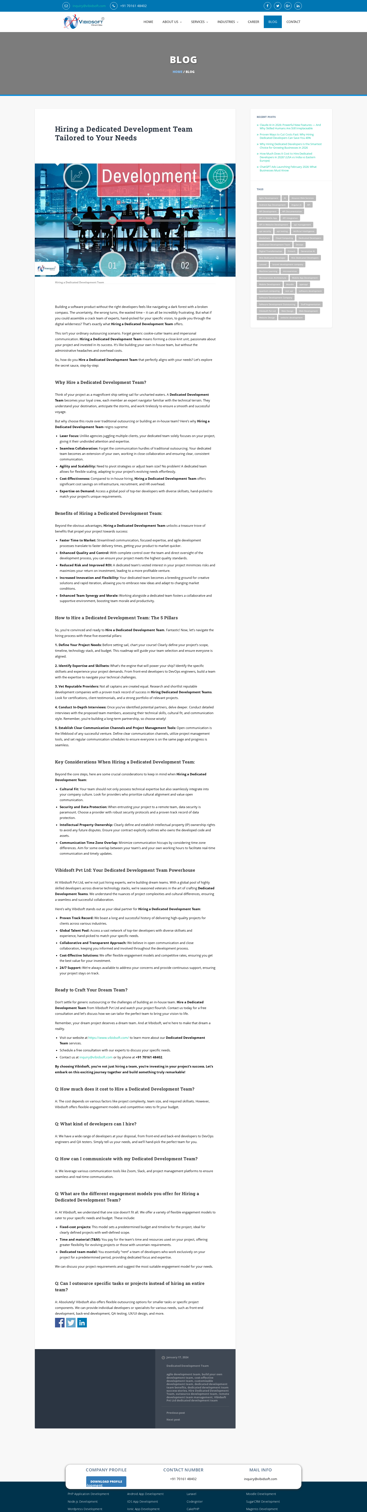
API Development (268, 211)
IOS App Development (142, 1501)
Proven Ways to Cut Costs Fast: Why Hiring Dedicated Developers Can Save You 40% (287, 136)
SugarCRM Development (263, 1501)
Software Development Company (275, 297)
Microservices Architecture (272, 277)
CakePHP (193, 1509)
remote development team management (198, 1395)
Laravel (263, 264)
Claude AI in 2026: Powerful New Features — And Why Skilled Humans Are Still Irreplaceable (290, 126)
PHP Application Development (88, 1494)
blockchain (264, 237)
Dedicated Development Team (188, 1366)
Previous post (176, 1413)
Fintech (291, 251)
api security (265, 231)
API (308, 204)
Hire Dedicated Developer (272, 257)
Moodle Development (261, 1494)
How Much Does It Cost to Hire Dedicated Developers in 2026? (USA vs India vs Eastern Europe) (287, 157)
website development (292, 317)
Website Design (267, 317)
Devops (299, 244)
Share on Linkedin (82, 1322)
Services (198, 22)
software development (310, 290)
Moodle (290, 284)
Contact (293, 22)
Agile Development (268, 197)
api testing (282, 231)
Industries (226, 22)
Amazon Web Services (303, 197)
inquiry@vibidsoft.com (89, 6)
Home (148, 22)
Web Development (308, 310)
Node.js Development (83, 1501)
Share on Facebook (60, 1322)
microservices (290, 271)
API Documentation (292, 211)
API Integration (290, 217)
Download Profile (106, 1481)
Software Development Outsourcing (277, 304)
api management (302, 224)
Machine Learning (268, 271)
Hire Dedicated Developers (305, 257)
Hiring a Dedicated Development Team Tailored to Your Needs (124, 133)
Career (253, 22)
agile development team (183, 1374)
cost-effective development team (190, 1379)
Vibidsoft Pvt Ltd (267, 310)
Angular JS (296, 204)
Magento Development (262, 1509)
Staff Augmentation (310, 304)
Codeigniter (195, 1501)
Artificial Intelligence (303, 231)
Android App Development (272, 204)
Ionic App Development (143, 1509)
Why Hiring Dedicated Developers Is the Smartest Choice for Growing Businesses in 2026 (291, 145)
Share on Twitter (71, 1322)
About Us (170, 22)
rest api (289, 290)
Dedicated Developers (310, 237)
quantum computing (269, 290)
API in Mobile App (268, 217)
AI (285, 197)
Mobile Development (269, 284)
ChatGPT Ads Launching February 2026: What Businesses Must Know (288, 168)
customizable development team (190, 1382)
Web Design (287, 310)
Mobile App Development (305, 277)
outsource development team (196, 1394)
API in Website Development (273, 224)
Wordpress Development (85, 1509)
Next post (173, 1419)
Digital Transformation (270, 251)
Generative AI (308, 251)
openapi (303, 284)
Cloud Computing (284, 237)
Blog (272, 22)
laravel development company (287, 264)
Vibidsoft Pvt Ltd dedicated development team (196, 1398)
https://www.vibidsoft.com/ (108, 1037)
